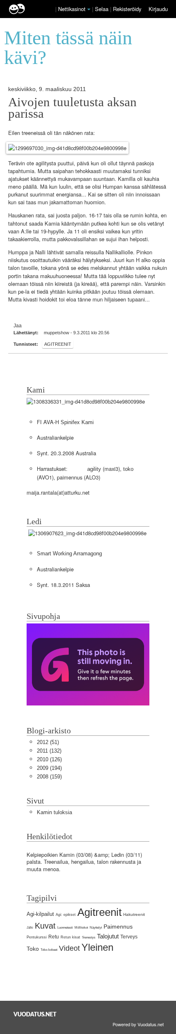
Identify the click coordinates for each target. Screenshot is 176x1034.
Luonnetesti (65, 927)
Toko (33, 948)
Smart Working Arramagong (69, 553)
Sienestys (88, 937)
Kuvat (45, 925)
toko (128, 469)
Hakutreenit (134, 914)
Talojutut (108, 936)
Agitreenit (57, 344)
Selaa (102, 9)
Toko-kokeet (49, 950)
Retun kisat (70, 937)
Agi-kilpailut (40, 914)
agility (94, 469)
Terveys (129, 936)
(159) (49, 777)
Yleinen (97, 947)
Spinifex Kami (77, 422)
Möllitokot (81, 927)
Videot (69, 948)
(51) (48, 742)
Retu (53, 936)
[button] (88, 9)
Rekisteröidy (127, 9)
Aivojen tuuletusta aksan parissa (72, 107)
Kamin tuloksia (54, 812)
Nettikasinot (72, 9)
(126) (49, 759)
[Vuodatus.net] (35, 1014)
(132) (49, 751)
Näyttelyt (96, 927)
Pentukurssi (37, 937)
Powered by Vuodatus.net (138, 1024)
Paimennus (118, 926)
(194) (49, 768)
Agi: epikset (66, 915)
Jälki (30, 927)
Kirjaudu (158, 9)
